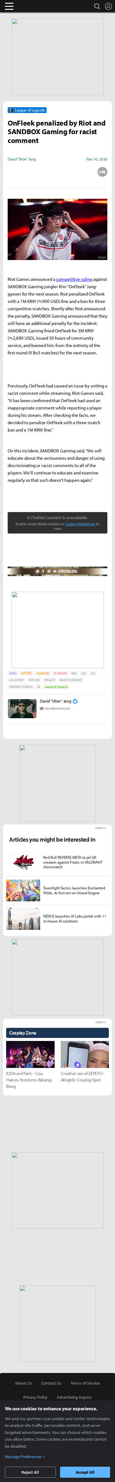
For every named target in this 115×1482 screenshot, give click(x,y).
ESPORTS (26, 673)
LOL (92, 673)
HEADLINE (42, 673)
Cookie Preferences (80, 524)
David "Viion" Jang (55, 701)
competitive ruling (74, 279)
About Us (23, 1383)
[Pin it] (80, 172)
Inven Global (33, 6)
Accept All (85, 1472)
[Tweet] (12, 172)
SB (38, 687)
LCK (83, 673)
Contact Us (51, 1383)
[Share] (35, 172)
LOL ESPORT (16, 680)
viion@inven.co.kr (57, 708)
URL (102, 172)
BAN (74, 673)
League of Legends (56, 687)
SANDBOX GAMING (21, 687)
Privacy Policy (35, 1397)
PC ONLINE (60, 673)
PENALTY (49, 680)
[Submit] (58, 172)
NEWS (13, 673)
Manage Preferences (23, 1456)
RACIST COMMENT (70, 680)
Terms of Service (85, 1383)
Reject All (30, 1472)
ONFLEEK (34, 680)
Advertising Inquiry (74, 1397)
